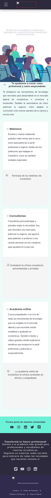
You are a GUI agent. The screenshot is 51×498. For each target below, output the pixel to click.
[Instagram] (18, 427)
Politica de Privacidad (31, 490)
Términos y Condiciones (17, 494)
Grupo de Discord (36, 494)
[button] (6, 4)
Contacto (16, 490)
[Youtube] (12, 427)
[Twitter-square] (16, 469)
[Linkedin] (25, 427)
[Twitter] (32, 427)
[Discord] (39, 427)
